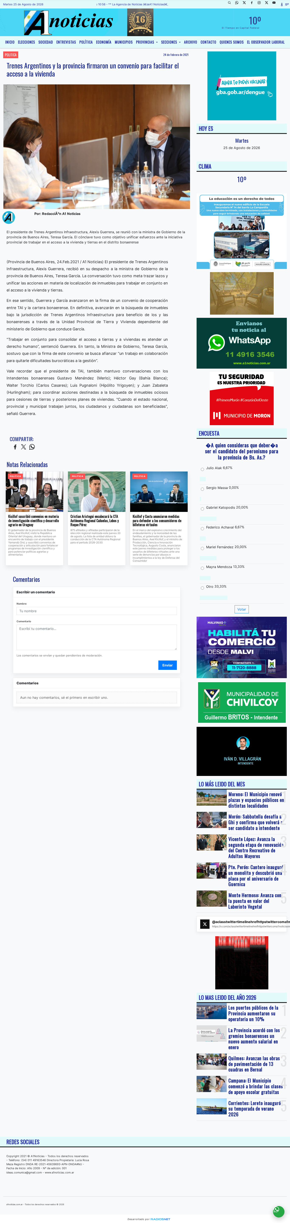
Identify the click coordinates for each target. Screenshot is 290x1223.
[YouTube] (275, 4)
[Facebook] (253, 4)
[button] (231, 4)
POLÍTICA (86, 42)
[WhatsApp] (238, 4)
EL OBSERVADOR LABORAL (266, 42)
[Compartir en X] (23, 447)
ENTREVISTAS (66, 42)
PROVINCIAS (145, 42)
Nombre (22, 603)
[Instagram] (260, 4)
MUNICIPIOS (124, 42)
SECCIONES (169, 42)
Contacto (208, 42)
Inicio (10, 42)
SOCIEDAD (45, 42)
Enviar (167, 665)
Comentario (24, 621)
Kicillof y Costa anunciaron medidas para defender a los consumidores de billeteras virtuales (157, 520)
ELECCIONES (26, 42)
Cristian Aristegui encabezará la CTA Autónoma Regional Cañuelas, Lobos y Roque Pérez (94, 520)
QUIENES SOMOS (232, 42)
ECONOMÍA (103, 42)
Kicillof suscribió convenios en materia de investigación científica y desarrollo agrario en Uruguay (33, 520)
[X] (245, 4)
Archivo (190, 42)
